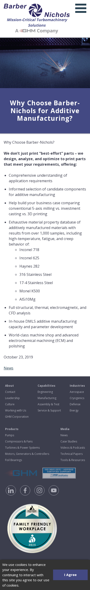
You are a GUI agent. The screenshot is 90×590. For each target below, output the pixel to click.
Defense (75, 404)
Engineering (45, 392)
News (8, 368)
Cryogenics (77, 398)
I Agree (70, 574)
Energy (74, 410)
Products (11, 429)
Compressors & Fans (19, 441)
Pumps (9, 435)
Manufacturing (47, 398)
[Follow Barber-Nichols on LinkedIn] (11, 490)
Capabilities (46, 386)
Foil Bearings (13, 460)
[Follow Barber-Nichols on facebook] (25, 490)
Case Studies (68, 441)
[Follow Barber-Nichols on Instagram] (39, 490)
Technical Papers (71, 454)
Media (64, 429)
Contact (10, 392)
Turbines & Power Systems (22, 448)
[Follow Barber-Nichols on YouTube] (54, 490)
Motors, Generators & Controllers (27, 454)
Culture (10, 404)
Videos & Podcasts (72, 448)
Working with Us (15, 410)
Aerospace (77, 392)
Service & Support (49, 410)
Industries (77, 386)
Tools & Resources (72, 460)
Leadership (12, 398)
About (9, 386)
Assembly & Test (48, 404)
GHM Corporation (17, 417)
